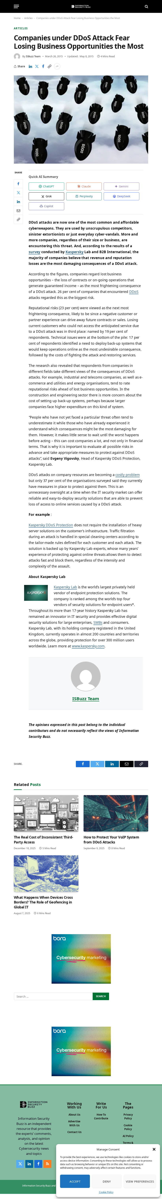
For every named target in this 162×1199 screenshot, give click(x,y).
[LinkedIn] (18, 201)
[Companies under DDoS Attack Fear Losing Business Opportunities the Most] (81, 119)
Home (17, 18)
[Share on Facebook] (43, 66)
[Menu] (16, 6)
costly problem (127, 474)
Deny (107, 1181)
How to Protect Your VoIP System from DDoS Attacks (111, 839)
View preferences (140, 1181)
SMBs (97, 622)
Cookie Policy (106, 1192)
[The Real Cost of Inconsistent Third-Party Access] (46, 813)
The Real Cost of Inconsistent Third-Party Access (43, 839)
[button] (154, 1149)
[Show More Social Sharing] (57, 66)
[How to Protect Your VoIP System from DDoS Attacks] (116, 813)
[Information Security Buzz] (81, 6)
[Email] (18, 210)
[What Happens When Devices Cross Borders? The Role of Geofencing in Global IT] (46, 873)
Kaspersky (75, 251)
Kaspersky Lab (65, 587)
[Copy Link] (49, 66)
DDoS (133, 291)
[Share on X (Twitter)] (37, 66)
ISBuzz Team (33, 56)
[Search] (146, 6)
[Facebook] (18, 183)
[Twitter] (18, 192)
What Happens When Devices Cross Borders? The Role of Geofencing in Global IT (43, 902)
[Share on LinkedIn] (30, 66)
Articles (28, 18)
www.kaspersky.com (88, 646)
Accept (75, 1181)
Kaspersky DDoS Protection (51, 525)
